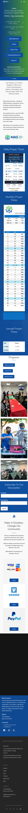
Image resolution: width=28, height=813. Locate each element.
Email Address (4, 500)
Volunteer (5, 776)
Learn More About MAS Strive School (13, 22)
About (4, 781)
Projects (5, 768)
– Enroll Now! (12, 34)
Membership (6, 778)
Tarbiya (5, 771)
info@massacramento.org (10, 724)
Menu (15, 78)
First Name (3, 493)
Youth (4, 773)
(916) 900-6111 (7, 796)
